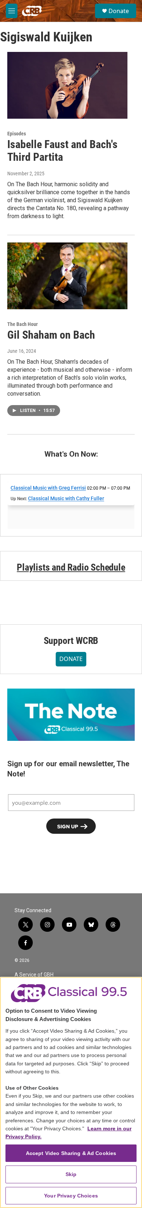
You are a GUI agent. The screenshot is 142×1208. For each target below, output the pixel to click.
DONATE (71, 659)
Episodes (16, 133)
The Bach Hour (22, 324)
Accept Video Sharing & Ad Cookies (71, 1153)
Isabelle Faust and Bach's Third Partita (62, 150)
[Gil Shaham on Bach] (67, 275)
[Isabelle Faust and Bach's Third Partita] (67, 85)
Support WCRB (71, 640)
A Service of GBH (34, 975)
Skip (71, 1174)
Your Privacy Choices (71, 1196)
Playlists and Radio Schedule (71, 567)
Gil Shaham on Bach (51, 334)
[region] (71, 1092)
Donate (119, 11)
